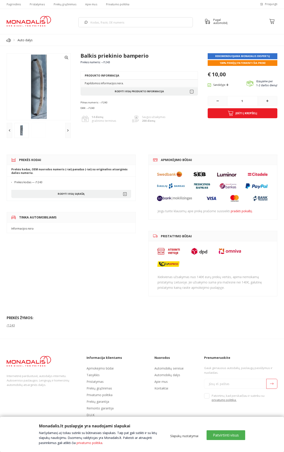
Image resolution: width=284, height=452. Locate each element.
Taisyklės (93, 375)
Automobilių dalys (167, 375)
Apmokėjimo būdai (100, 368)
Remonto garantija (100, 408)
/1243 (11, 325)
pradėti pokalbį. (242, 211)
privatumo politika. (224, 400)
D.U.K (91, 415)
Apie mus (91, 4)
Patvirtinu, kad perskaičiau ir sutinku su (238, 398)
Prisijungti (271, 4)
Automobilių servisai (168, 368)
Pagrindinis (14, 4)
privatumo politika (89, 443)
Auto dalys (25, 40)
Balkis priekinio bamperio (115, 55)
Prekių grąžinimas (65, 4)
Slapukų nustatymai (184, 436)
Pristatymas (37, 4)
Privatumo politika (117, 4)
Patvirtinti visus (226, 435)
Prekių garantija (98, 401)
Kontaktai (161, 388)
